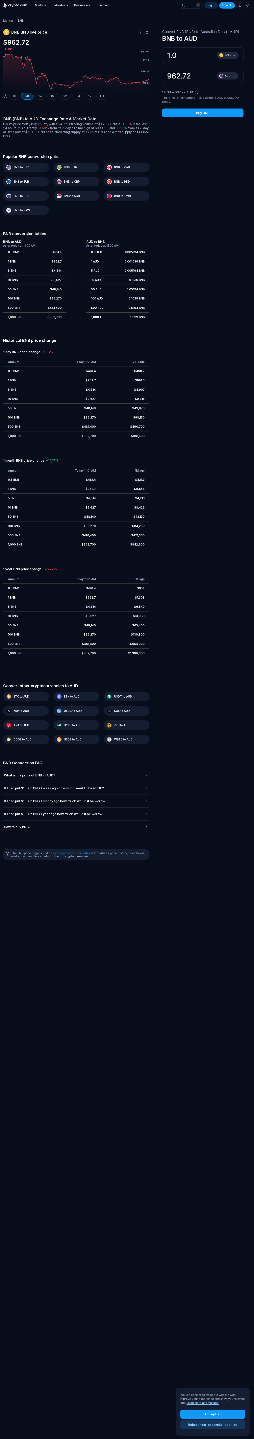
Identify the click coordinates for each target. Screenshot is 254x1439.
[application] (76, 71)
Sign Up (227, 5)
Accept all (213, 1414)
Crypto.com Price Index (74, 853)
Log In (211, 5)
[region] (213, 1412)
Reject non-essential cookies (213, 1425)
